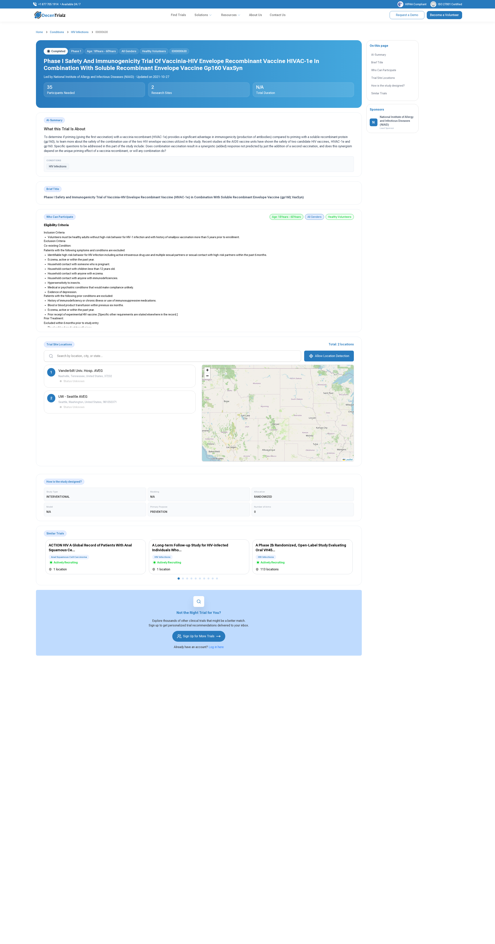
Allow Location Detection (332, 356)
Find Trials (178, 15)
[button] (207, 370)
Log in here (216, 647)
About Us (255, 15)
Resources (229, 15)
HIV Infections (80, 32)
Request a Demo (407, 15)
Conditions (57, 32)
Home (39, 32)
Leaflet (349, 459)
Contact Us (278, 15)
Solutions (201, 15)
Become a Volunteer (444, 15)
